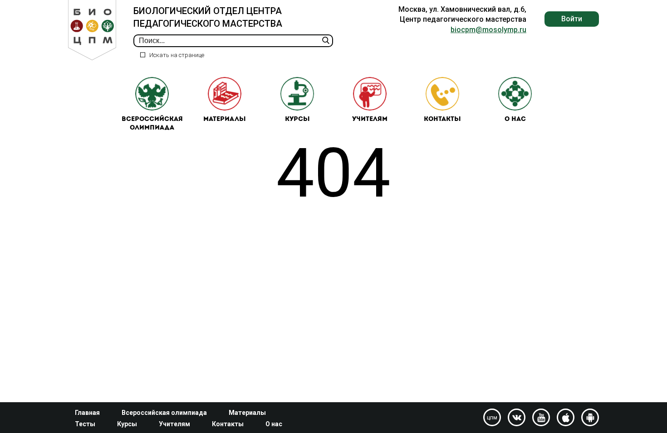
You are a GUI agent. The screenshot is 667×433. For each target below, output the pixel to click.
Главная (87, 412)
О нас (515, 119)
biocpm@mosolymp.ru (488, 29)
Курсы (297, 119)
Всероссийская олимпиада (152, 124)
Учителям (369, 119)
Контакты (442, 119)
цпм (492, 417)
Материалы (224, 119)
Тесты (85, 424)
